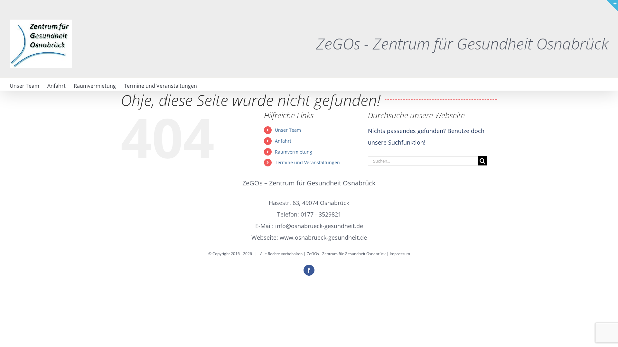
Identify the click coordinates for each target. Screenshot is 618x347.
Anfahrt (283, 141)
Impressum (400, 253)
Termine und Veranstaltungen (307, 162)
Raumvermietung (293, 152)
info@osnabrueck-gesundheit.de (319, 226)
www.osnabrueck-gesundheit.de (323, 237)
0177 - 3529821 (321, 214)
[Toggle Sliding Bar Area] (612, 6)
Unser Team (288, 130)
